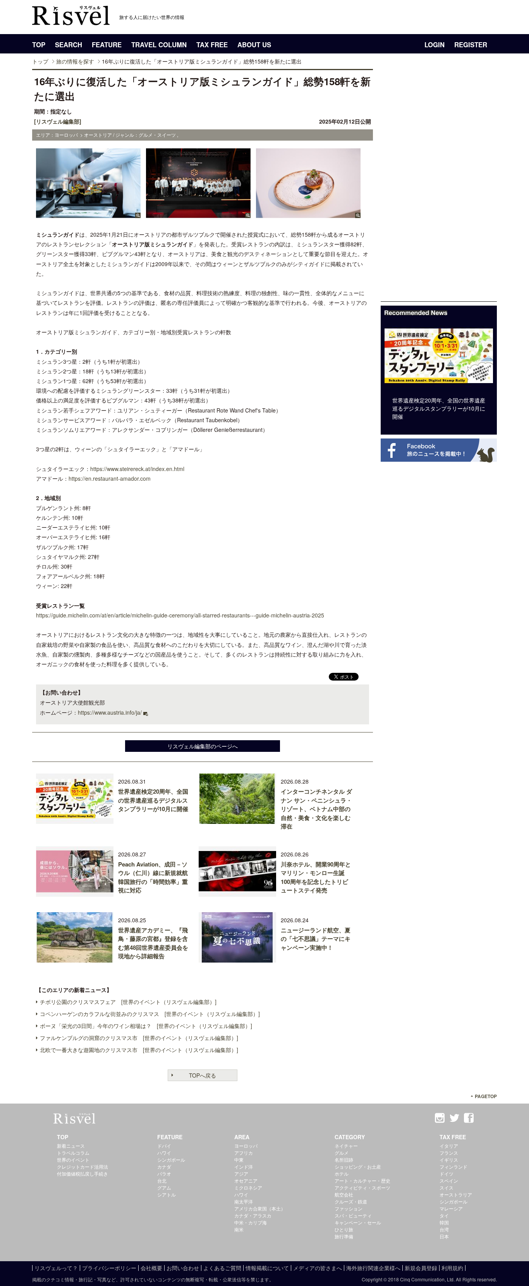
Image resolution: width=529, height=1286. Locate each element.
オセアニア (246, 1180)
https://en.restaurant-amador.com (110, 478)
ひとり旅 (344, 1229)
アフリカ (243, 1152)
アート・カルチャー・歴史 (362, 1180)
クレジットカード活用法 (82, 1166)
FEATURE (107, 44)
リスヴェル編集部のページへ (202, 746)
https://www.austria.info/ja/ (110, 712)
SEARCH (68, 44)
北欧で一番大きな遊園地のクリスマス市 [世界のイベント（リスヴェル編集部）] (139, 1050)
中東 (239, 1159)
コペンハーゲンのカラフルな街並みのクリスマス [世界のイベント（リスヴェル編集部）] (150, 1014)
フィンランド (453, 1166)
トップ (40, 61)
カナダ (164, 1166)
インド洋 (243, 1166)
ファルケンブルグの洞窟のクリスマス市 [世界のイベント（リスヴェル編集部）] (139, 1038)
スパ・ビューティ (353, 1215)
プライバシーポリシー (109, 1268)
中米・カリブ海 (250, 1222)
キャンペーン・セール (358, 1222)
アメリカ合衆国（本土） (259, 1208)
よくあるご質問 (222, 1268)
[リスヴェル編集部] (57, 121)
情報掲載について (267, 1268)
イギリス (449, 1159)
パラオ (164, 1173)
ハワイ (164, 1152)
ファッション (348, 1208)
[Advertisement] (439, 185)
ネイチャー (346, 1145)
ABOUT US (254, 44)
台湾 (444, 1229)
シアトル (166, 1194)
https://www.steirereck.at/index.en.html (137, 469)
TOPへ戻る (202, 1075)
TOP (38, 44)
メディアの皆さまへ (317, 1268)
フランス (449, 1152)
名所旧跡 (344, 1159)
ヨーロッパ (246, 1145)
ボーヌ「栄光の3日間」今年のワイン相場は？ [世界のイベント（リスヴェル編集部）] (146, 1026)
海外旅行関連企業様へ (373, 1268)
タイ (444, 1215)
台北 (162, 1180)
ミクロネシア (248, 1187)
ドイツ (446, 1173)
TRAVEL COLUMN (159, 44)
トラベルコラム (73, 1152)
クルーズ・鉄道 (351, 1201)
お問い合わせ (183, 1268)
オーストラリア (456, 1194)
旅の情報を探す (75, 61)
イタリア (449, 1145)
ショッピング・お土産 (358, 1166)
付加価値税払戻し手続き (82, 1173)
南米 (239, 1229)
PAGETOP (486, 1096)
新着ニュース (71, 1145)
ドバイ (164, 1145)
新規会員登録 (421, 1268)
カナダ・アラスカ (252, 1215)
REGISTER (470, 44)
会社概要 (151, 1268)
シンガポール (171, 1159)
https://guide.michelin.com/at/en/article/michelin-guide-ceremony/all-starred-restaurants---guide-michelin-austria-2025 (180, 615)
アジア (241, 1173)
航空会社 (344, 1194)
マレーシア (451, 1208)
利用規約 (452, 1268)
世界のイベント (73, 1159)
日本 (444, 1236)
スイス (446, 1187)
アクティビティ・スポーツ (362, 1187)
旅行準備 (344, 1236)
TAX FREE (212, 44)
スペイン (449, 1180)
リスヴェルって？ (56, 1268)
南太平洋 (243, 1201)
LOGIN (434, 44)
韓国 (444, 1222)
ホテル (342, 1173)
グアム (164, 1187)
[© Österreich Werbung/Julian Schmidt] (88, 214)
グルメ (342, 1152)
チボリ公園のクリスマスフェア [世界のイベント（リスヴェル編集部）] (128, 1002)
